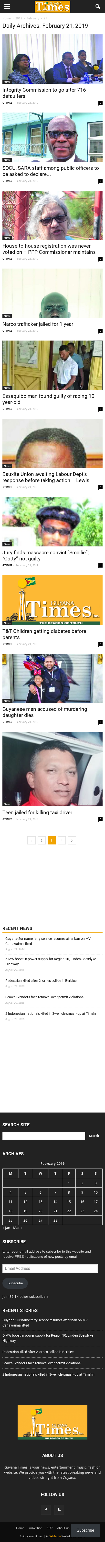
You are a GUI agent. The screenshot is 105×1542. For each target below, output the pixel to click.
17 (96, 1201)
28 (55, 1220)
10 (96, 1192)
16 (82, 1201)
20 (40, 1211)
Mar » (17, 1227)
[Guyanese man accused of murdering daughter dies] (52, 678)
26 (25, 1220)
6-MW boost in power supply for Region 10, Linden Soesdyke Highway (50, 961)
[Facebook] (46, 1510)
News (7, 81)
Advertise (35, 1528)
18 (10, 1211)
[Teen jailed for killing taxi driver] (52, 769)
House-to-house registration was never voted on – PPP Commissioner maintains (49, 249)
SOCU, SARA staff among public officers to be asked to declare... (50, 171)
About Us (63, 1528)
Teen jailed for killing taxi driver (37, 812)
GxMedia (55, 1536)
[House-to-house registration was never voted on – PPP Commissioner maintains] (52, 215)
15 (69, 1201)
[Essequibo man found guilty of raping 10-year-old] (52, 365)
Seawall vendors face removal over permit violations (44, 997)
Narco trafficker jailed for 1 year (37, 324)
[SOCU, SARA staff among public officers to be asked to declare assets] (52, 137)
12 (25, 1201)
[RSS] (59, 1510)
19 (25, 1211)
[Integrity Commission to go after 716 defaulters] (52, 59)
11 (10, 1201)
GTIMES (7, 102)
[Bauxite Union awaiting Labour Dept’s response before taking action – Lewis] (52, 443)
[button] (98, 6)
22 (69, 1211)
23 (82, 1211)
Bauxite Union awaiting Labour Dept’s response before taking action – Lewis (45, 477)
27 (40, 1220)
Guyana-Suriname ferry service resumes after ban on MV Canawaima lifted (48, 941)
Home (20, 1528)
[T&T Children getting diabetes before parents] (52, 600)
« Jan (6, 1227)
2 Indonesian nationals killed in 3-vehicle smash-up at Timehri (51, 1013)
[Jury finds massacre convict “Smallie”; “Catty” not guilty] (52, 521)
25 (10, 1220)
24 (96, 1211)
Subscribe (15, 1283)
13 (40, 1201)
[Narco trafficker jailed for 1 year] (52, 293)
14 (55, 1201)
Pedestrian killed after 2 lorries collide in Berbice (40, 981)
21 (55, 1211)
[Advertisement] (39, 884)
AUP (49, 1528)
